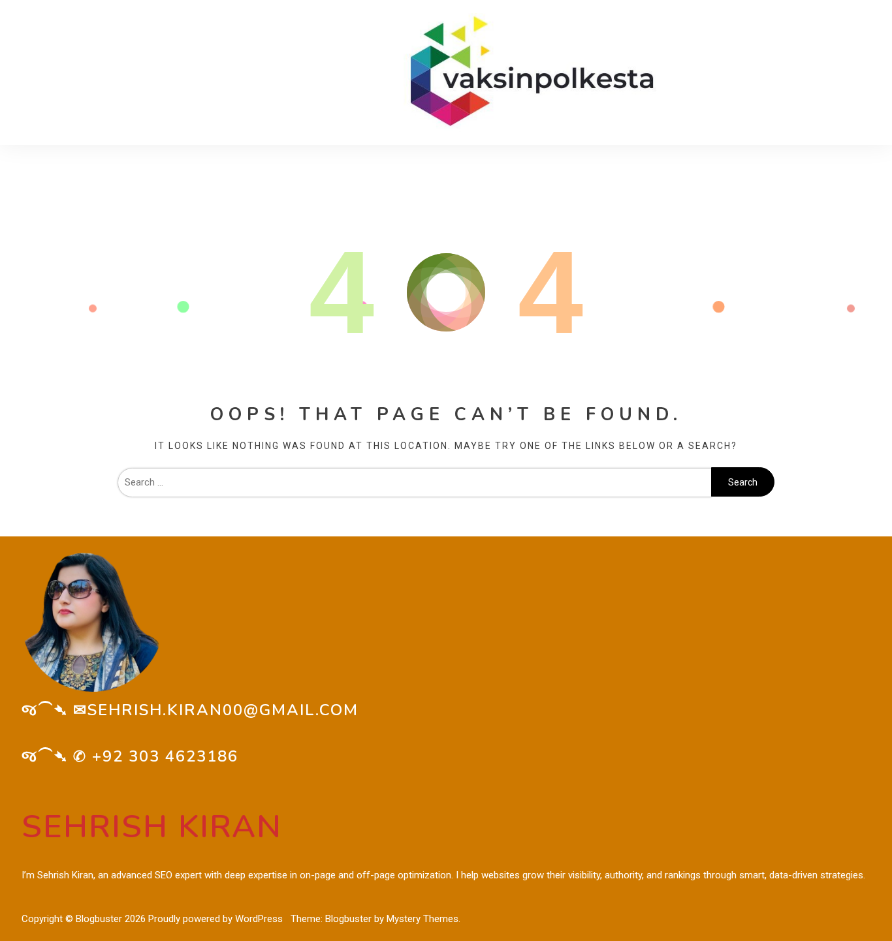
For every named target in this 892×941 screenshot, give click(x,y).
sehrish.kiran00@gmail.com (223, 710)
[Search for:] (414, 482)
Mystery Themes (422, 919)
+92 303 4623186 (165, 756)
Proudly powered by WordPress (216, 919)
